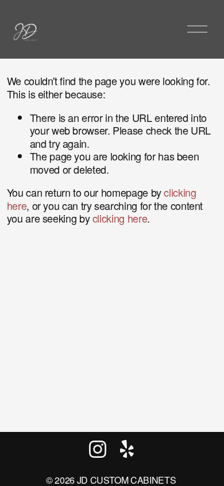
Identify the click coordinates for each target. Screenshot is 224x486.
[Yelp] (126, 449)
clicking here (119, 218)
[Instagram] (97, 449)
